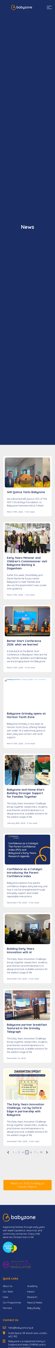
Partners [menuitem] (7, 1308)
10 (41, 1152)
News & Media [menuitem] (34, 1302)
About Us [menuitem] (7, 1286)
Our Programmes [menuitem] (12, 1302)
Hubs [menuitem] (5, 1297)
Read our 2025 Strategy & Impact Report (27, 1185)
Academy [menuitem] (32, 1286)
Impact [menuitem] (31, 1291)
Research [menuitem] (32, 1297)
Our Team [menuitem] (8, 1291)
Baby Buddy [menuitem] (33, 1308)
